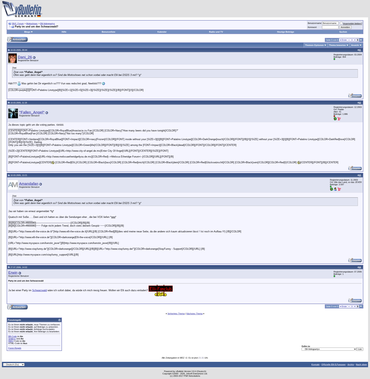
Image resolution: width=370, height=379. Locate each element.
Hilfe (64, 32)
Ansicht (355, 45)
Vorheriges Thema (176, 313)
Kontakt (315, 364)
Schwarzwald (39, 290)
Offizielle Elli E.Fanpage (333, 364)
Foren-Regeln (14, 348)
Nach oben (361, 364)
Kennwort (312, 27)
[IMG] (10, 341)
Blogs (27, 32)
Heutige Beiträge (285, 32)
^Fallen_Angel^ (32, 112)
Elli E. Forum (18, 23)
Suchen (343, 32)
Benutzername (314, 23)
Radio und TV (216, 32)
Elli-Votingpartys (47, 23)
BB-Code (12, 336)
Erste (343, 40)
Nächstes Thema (194, 313)
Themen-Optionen (314, 45)
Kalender (161, 32)
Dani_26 (25, 57)
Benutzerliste (108, 32)
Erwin (13, 273)
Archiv (350, 364)
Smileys (12, 339)
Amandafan (28, 184)
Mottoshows (32, 23)
